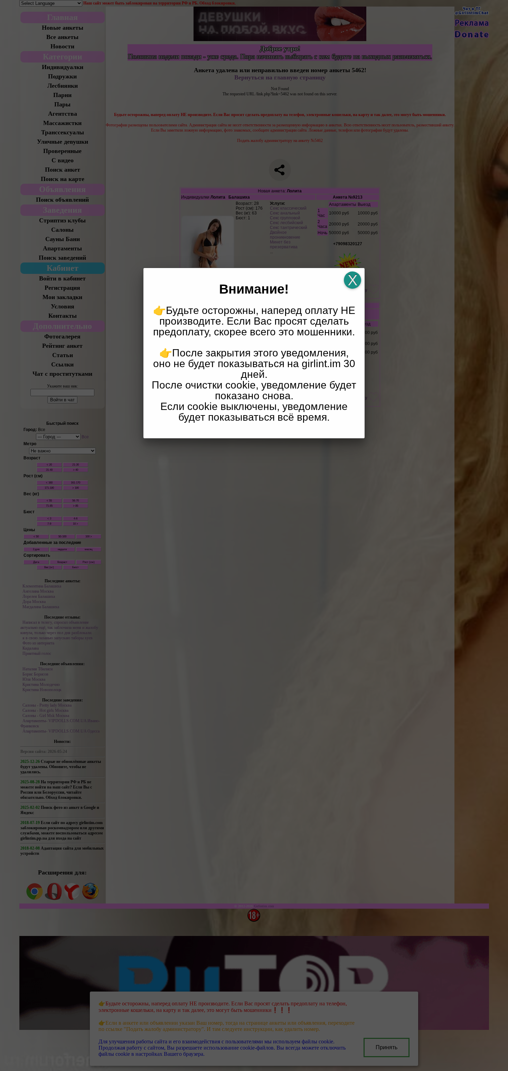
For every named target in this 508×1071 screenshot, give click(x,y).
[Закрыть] (352, 280)
